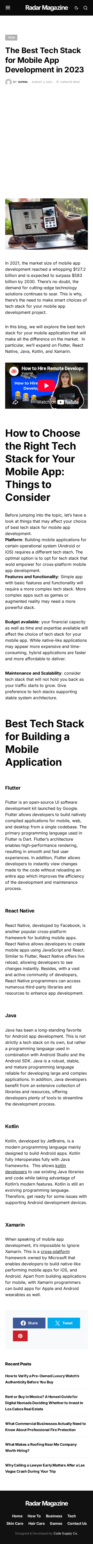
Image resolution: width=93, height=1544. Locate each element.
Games (56, 1523)
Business (54, 1516)
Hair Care (36, 1523)
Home (17, 1516)
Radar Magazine (46, 7)
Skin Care (14, 1523)
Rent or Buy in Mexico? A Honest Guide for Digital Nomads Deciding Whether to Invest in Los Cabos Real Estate (44, 1402)
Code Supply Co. (65, 1533)
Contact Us (77, 1523)
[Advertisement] (46, 142)
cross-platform (55, 1251)
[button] (8, 8)
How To (34, 1516)
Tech (11, 37)
